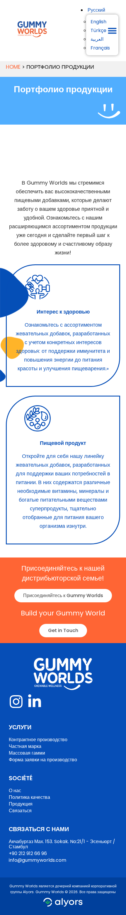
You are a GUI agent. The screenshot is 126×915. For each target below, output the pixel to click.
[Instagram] (16, 701)
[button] (112, 31)
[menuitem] (96, 10)
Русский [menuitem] (96, 10)
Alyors (28, 891)
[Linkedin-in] (34, 701)
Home (13, 66)
